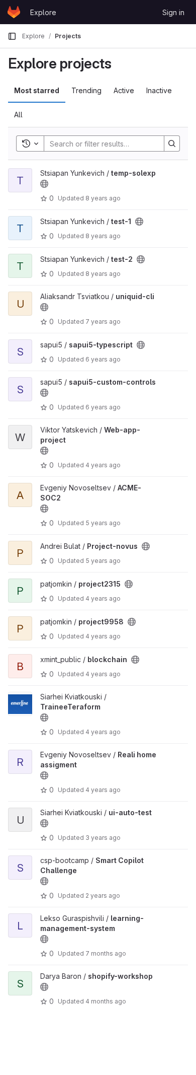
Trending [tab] (86, 90)
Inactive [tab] (159, 90)
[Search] (172, 143)
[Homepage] (14, 12)
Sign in (173, 12)
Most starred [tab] (36, 90)
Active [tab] (124, 90)
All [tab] (18, 114)
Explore (43, 12)
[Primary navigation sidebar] (12, 36)
